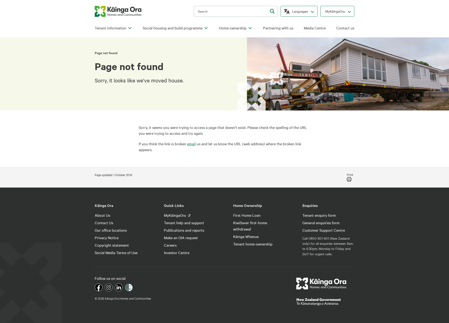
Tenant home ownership (252, 243)
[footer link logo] (321, 283)
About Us (102, 215)
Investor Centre (176, 252)
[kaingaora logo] (118, 11)
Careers (170, 245)
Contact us (345, 27)
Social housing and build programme (173, 27)
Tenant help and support (184, 222)
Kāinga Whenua (246, 236)
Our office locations (111, 230)
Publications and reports (184, 230)
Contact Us (104, 222)
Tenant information (110, 27)
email (191, 143)
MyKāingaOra (335, 11)
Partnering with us (278, 27)
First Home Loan (247, 215)
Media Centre (315, 27)
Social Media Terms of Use (116, 252)
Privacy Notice (107, 237)
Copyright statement (112, 245)
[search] (272, 11)
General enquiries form (321, 222)
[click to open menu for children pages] (129, 28)
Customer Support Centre (323, 230)
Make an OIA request (181, 237)
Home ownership (232, 27)
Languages (300, 11)
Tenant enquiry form (319, 215)
